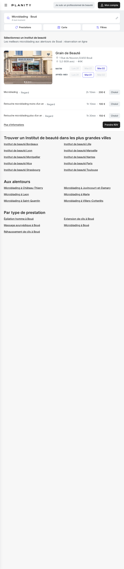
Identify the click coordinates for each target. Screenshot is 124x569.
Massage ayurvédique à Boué (22, 225)
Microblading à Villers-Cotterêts (83, 200)
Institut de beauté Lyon (18, 150)
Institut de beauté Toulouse (81, 169)
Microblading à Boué (76, 225)
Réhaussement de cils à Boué (22, 231)
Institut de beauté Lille (77, 144)
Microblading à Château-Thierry (23, 187)
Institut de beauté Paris (78, 163)
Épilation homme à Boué (19, 218)
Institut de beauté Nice (18, 163)
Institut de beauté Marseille (80, 150)
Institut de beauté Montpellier (22, 157)
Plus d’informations (14, 124)
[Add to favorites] (48, 54)
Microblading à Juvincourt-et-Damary (87, 187)
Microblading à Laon (16, 194)
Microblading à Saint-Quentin (22, 200)
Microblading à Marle (77, 194)
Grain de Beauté (68, 53)
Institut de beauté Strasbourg (22, 169)
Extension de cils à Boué (79, 218)
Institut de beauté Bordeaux (21, 144)
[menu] (6, 5)
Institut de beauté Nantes (79, 157)
